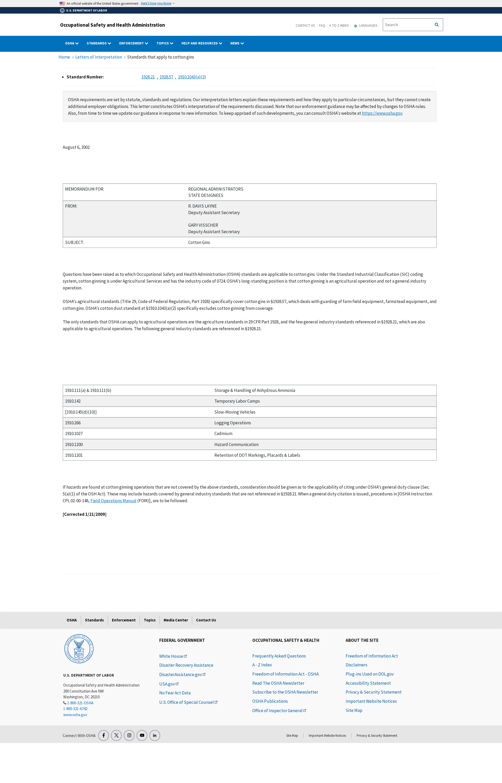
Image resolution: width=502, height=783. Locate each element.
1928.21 (148, 77)
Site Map (354, 710)
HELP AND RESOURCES (200, 43)
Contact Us (305, 25)
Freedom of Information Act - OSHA (285, 674)
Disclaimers (356, 665)
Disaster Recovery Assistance (186, 665)
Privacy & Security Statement (374, 692)
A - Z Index (262, 665)
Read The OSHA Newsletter (278, 683)
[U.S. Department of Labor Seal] (79, 648)
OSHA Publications (270, 701)
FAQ (322, 25)
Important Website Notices (371, 701)
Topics (163, 43)
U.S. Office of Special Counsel (186, 702)
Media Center (176, 620)
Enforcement (132, 43)
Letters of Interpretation (98, 57)
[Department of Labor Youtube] (141, 735)
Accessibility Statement (368, 683)
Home (64, 57)
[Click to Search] (436, 25)
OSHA (70, 43)
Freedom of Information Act (372, 656)
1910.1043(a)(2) (192, 77)
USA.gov (167, 684)
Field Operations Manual (113, 501)
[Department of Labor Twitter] (116, 735)
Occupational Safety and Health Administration (112, 25)
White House (171, 656)
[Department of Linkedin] (154, 735)
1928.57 (166, 77)
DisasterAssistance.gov (180, 674)
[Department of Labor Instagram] (129, 735)
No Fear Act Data (175, 693)
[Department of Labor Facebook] (103, 735)
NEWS (235, 43)
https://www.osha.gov (382, 113)
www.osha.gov (75, 714)
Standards (97, 43)
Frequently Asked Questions (279, 656)
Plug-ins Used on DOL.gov (370, 674)
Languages (368, 25)
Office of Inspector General (277, 710)
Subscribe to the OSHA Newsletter (285, 692)
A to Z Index (339, 25)
